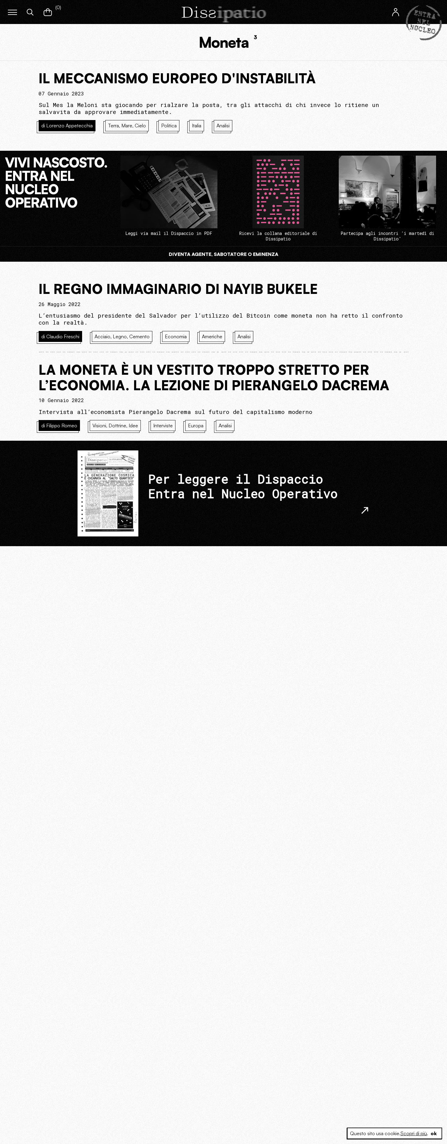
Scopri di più (413, 1133)
